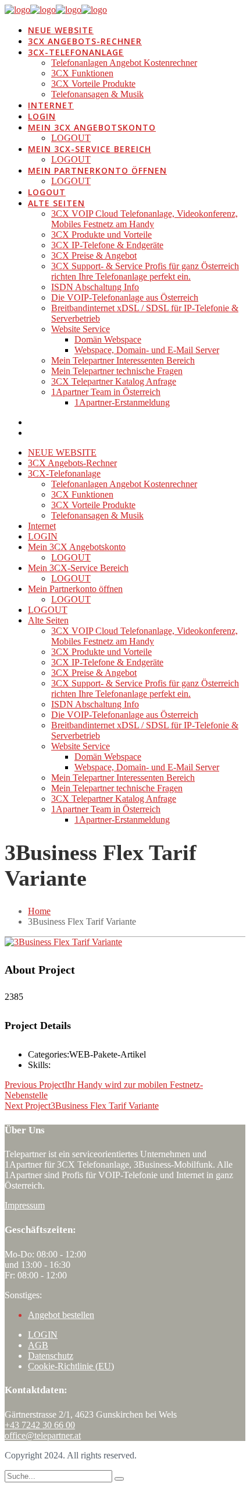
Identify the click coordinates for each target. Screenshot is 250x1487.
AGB (38, 1345)
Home (39, 911)
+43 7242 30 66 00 (40, 1425)
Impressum (25, 1205)
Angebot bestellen (61, 1315)
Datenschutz (50, 1356)
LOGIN (43, 1335)
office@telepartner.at (43, 1435)
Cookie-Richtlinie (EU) (71, 1366)
